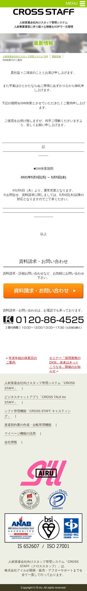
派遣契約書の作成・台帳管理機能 (27, 424)
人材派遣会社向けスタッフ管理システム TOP (25, 56)
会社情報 (10, 442)
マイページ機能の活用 (20, 433)
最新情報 (56, 56)
